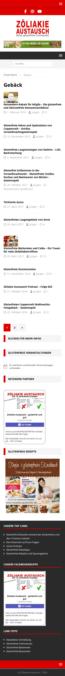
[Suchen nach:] (32, 63)
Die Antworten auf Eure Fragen (22, 542)
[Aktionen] (11, 97)
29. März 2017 (15, 256)
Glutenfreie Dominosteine (20, 269)
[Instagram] (32, 11)
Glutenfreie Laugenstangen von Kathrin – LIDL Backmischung (32, 151)
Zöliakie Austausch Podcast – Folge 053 (28, 286)
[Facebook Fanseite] (25, 11)
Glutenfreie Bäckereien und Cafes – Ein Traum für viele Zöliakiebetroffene (32, 249)
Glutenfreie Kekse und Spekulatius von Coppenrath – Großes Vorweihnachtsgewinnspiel (28, 129)
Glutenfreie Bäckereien (18, 647)
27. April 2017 (15, 206)
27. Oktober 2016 (17, 291)
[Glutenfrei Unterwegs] (11, 241)
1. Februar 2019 (16, 112)
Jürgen (36, 112)
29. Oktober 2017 (17, 185)
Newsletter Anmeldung (18, 639)
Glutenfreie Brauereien (18, 651)
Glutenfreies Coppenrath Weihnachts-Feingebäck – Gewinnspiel (27, 306)
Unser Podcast (14, 546)
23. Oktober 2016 (17, 312)
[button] (60, 4)
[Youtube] (39, 11)
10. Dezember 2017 (18, 136)
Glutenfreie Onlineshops (19, 643)
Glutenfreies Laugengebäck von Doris (27, 219)
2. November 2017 (18, 157)
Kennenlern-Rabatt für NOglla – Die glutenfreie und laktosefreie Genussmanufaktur (32, 106)
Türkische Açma (13, 202)
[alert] (32, 367)
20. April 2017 (15, 224)
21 (45, 256)
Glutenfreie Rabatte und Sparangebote (27, 553)
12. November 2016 (19, 273)
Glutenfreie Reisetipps (18, 549)
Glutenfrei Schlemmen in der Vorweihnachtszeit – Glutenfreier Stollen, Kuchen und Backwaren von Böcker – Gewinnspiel (29, 175)
